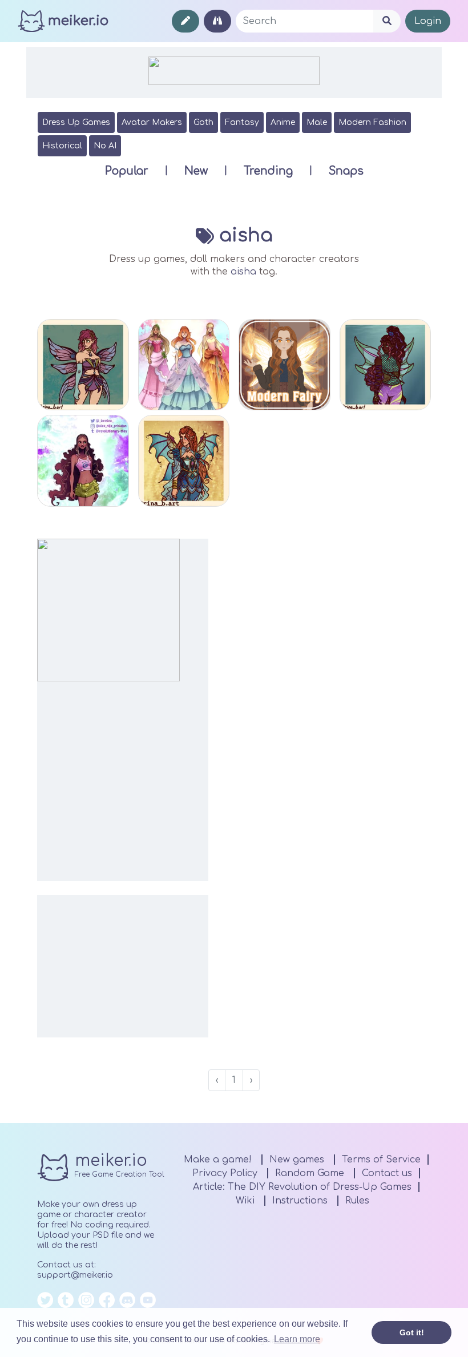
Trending (268, 171)
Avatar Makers (152, 122)
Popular (126, 171)
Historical (62, 146)
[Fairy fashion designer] (184, 365)
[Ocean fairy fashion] (83, 460)
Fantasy (242, 122)
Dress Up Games (76, 122)
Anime (283, 122)
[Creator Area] (185, 21)
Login (427, 21)
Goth (203, 122)
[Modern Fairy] (284, 365)
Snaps (346, 171)
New (196, 171)
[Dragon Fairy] (184, 460)
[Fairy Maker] (83, 365)
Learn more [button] (297, 1339)
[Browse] (217, 21)
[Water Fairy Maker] (385, 365)
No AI (105, 146)
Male (316, 122)
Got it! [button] (412, 1332)
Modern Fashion (372, 122)
